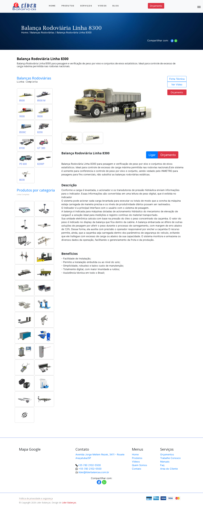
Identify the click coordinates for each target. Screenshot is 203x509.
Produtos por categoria (36, 190)
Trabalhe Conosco (170, 458)
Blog (115, 6)
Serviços (86, 6)
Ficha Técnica (177, 78)
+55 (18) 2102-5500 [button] (90, 468)
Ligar (152, 155)
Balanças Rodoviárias (42, 32)
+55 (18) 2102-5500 (89, 465)
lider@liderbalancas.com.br (94, 472)
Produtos (68, 6)
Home (52, 6)
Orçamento (156, 5)
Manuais (164, 461)
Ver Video (176, 84)
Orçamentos (167, 454)
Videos (102, 6)
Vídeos (136, 461)
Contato (136, 468)
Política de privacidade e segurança (36, 498)
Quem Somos (139, 465)
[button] (191, 497)
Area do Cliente (169, 468)
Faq (162, 465)
